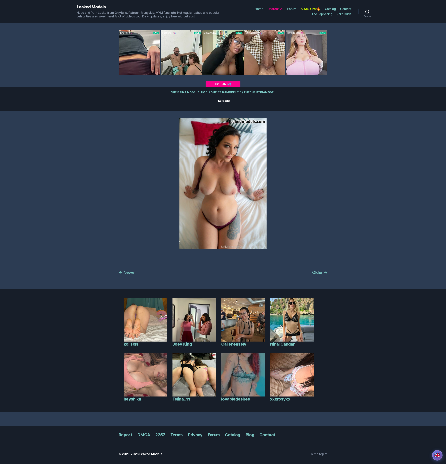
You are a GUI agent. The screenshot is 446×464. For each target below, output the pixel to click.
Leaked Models (91, 7)
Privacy (195, 434)
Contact (345, 9)
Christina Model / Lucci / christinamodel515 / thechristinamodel (223, 92)
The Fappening (322, 14)
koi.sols (131, 344)
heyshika (132, 399)
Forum (291, 9)
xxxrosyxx (280, 399)
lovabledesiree (235, 399)
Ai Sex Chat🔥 (311, 9)
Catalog (330, 9)
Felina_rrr (181, 399)
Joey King (182, 344)
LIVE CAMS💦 (223, 84)
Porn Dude (344, 14)
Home (259, 9)
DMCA (143, 434)
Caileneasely (233, 344)
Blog (249, 434)
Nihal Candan (282, 344)
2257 (160, 434)
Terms (176, 434)
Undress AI (275, 9)
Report (125, 434)
